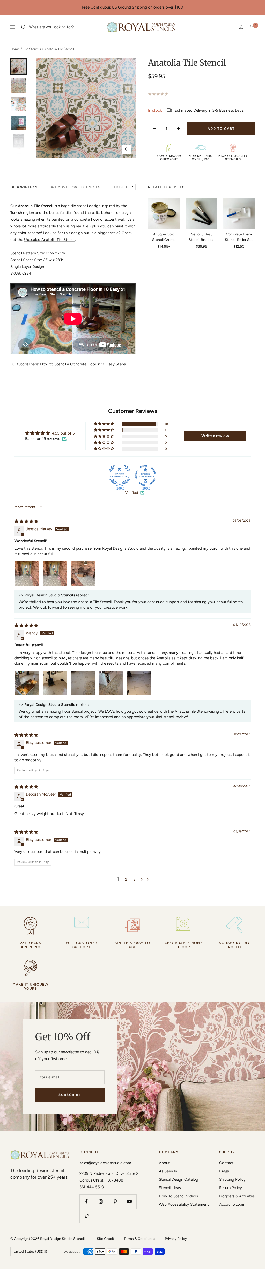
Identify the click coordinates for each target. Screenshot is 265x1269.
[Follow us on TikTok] (86, 1216)
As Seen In (168, 1171)
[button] (104, 424)
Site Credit (105, 1239)
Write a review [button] (215, 435)
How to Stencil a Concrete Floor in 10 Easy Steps (83, 364)
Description (24, 187)
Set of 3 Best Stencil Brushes (201, 237)
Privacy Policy (176, 1239)
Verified (131, 492)
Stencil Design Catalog (178, 1179)
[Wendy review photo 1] (26, 682)
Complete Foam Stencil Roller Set (239, 237)
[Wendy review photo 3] (82, 682)
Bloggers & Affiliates (237, 1196)
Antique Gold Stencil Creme (163, 237)
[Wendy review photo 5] (138, 682)
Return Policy (230, 1187)
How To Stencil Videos (178, 1196)
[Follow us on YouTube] (129, 1201)
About (164, 1163)
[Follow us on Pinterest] (115, 1201)
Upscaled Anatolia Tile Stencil (49, 239)
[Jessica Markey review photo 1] (26, 573)
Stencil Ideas (170, 1187)
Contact (226, 1163)
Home (15, 49)
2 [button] (126, 879)
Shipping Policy (232, 1179)
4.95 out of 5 (63, 433)
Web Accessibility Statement (184, 1204)
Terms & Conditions (139, 1239)
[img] (26, 521)
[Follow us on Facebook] (86, 1201)
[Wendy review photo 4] (110, 682)
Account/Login (232, 1204)
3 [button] (134, 879)
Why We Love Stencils (76, 187)
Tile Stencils (32, 49)
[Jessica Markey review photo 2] (54, 573)
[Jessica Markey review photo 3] (82, 573)
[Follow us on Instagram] (101, 1201)
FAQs (224, 1171)
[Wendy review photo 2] (54, 682)
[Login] (241, 27)
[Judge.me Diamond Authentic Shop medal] (119, 475)
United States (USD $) (30, 1251)
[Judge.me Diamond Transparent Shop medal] (145, 475)
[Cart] (252, 27)
